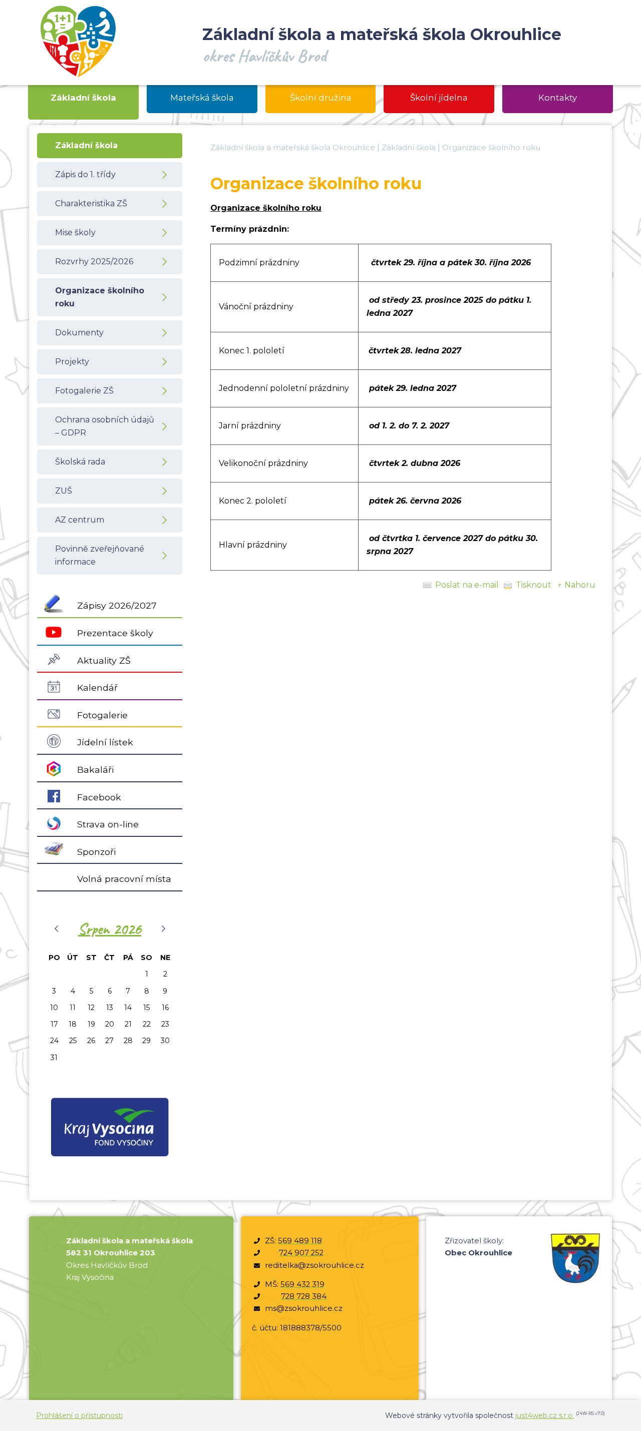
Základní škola (409, 147)
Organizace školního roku (491, 147)
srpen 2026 (109, 928)
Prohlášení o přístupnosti (79, 1415)
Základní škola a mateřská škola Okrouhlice (292, 147)
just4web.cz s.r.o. (544, 1415)
